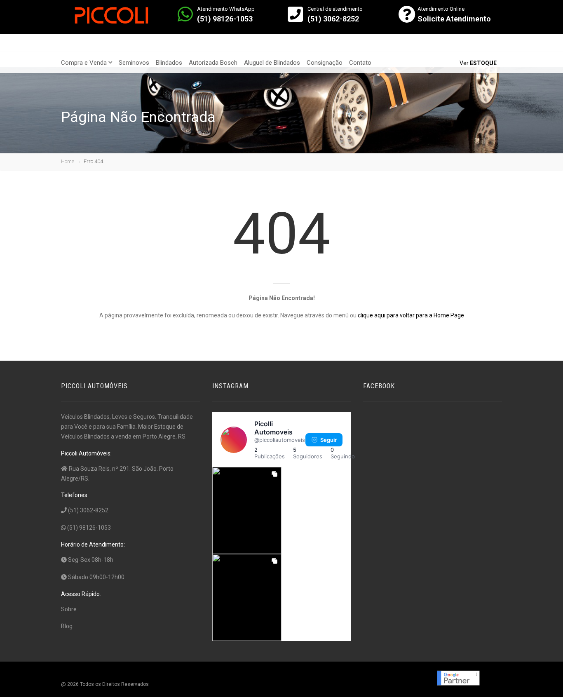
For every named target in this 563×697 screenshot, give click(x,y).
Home (67, 161)
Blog (67, 626)
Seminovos (134, 62)
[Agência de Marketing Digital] (457, 678)
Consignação (324, 62)
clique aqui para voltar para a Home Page (411, 315)
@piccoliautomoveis (279, 440)
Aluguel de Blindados (272, 62)
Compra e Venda (84, 62)
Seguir (328, 440)
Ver (478, 63)
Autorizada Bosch (213, 62)
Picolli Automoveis (273, 428)
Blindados (169, 62)
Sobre (69, 609)
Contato (360, 62)
